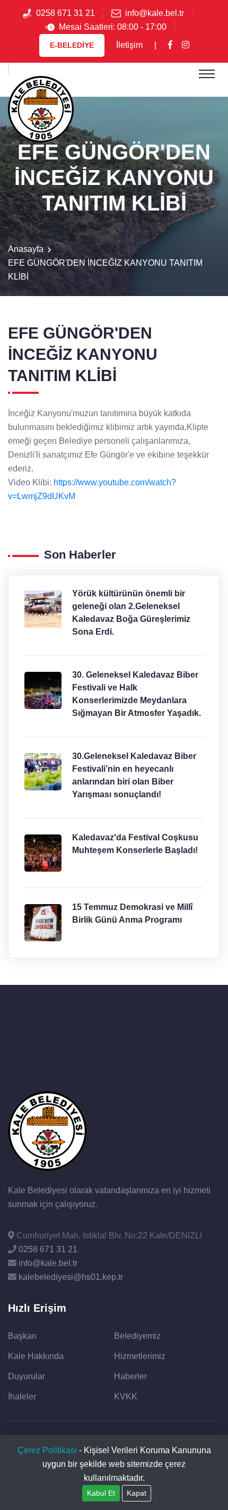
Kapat (136, 1493)
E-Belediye (72, 45)
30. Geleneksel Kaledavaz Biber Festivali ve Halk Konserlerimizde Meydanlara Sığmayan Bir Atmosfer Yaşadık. (136, 694)
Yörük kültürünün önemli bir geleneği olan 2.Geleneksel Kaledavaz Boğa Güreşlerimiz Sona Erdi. (131, 612)
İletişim (129, 44)
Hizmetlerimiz (139, 1356)
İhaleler (22, 1396)
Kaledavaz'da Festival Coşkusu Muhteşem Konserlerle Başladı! (135, 844)
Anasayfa (25, 249)
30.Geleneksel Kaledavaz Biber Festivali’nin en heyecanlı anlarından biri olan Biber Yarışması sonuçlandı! (134, 775)
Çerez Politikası (47, 1450)
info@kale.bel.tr (154, 13)
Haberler (130, 1376)
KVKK (125, 1396)
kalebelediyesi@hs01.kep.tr (69, 1276)
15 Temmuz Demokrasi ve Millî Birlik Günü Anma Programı (132, 913)
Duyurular (26, 1376)
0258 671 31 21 (65, 13)
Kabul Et (101, 1493)
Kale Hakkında (36, 1356)
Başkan (22, 1335)
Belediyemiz (137, 1335)
